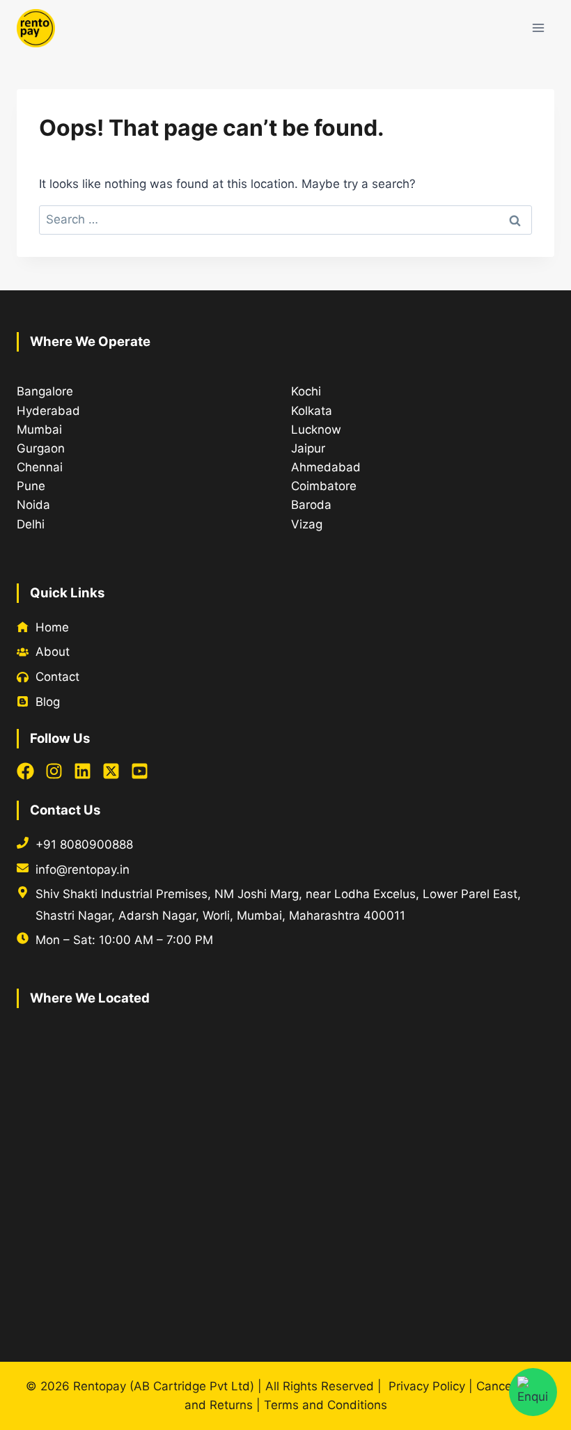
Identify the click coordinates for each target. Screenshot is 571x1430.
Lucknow (316, 430)
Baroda (311, 505)
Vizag (306, 524)
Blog (48, 702)
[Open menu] (538, 27)
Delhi (31, 524)
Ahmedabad (326, 467)
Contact (57, 677)
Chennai (40, 467)
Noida (33, 505)
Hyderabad (48, 411)
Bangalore (45, 391)
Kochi (306, 391)
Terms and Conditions (325, 1405)
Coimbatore (324, 486)
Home (52, 627)
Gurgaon (41, 448)
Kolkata (311, 411)
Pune (31, 486)
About (53, 652)
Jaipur (308, 448)
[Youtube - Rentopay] (139, 771)
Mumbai (39, 430)
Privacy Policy (427, 1386)
